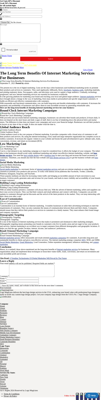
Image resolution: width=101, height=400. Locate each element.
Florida (3, 379)
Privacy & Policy (10, 396)
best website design (31, 155)
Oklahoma (4, 388)
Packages (3, 313)
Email (3, 281)
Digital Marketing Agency (10, 337)
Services (8, 67)
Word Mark (4, 370)
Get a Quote (88, 70)
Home (2, 67)
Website (3, 283)
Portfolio (15, 67)
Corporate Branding (8, 342)
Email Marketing (26, 242)
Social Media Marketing (9, 242)
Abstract (3, 355)
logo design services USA (60, 158)
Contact (3, 319)
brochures (67, 90)
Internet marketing (87, 97)
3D (1, 362)
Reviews (3, 315)
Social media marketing (9, 169)
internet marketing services (47, 169)
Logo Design (5, 326)
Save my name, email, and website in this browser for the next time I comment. (32, 285)
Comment (4, 276)
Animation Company (8, 335)
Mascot (3, 366)
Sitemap (3, 322)
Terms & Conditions (11, 394)
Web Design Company (9, 330)
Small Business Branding (10, 339)
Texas (2, 382)
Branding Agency (7, 328)
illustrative (4, 357)
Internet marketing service (10, 238)
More (22, 67)
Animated (4, 359)
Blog (2, 317)
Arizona (3, 386)
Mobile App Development (10, 333)
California (4, 375)
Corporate (4, 350)
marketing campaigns (57, 238)
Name (3, 278)
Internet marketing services (67, 249)
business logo (50, 155)
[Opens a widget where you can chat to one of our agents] (92, 396)
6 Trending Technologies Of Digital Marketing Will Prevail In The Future (38, 258)
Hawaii (3, 384)
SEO (83, 240)
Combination (5, 353)
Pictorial (3, 364)
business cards (77, 90)
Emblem (3, 368)
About (2, 308)
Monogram (4, 348)
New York (4, 377)
